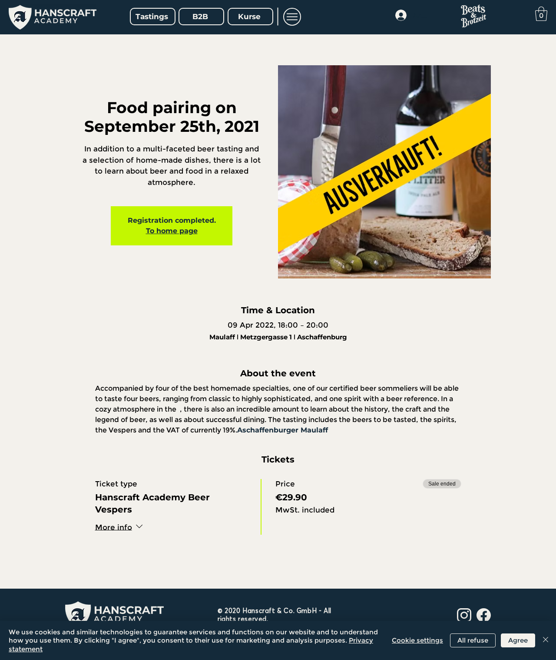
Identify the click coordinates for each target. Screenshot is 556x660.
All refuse (472, 640)
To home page (172, 231)
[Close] (545, 640)
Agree (518, 640)
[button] (292, 17)
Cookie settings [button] (417, 640)
